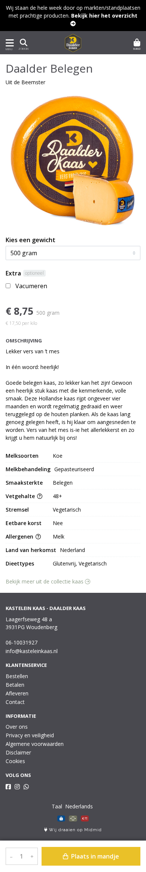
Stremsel (17, 509)
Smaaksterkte (24, 482)
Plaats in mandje (94, 856)
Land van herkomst (31, 550)
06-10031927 (21, 642)
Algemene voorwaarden (35, 743)
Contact (15, 701)
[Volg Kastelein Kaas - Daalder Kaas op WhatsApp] (26, 787)
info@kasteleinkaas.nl (32, 651)
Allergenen (20, 536)
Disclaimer (18, 752)
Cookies (15, 761)
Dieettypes (20, 563)
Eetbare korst (24, 523)
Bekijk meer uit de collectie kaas (45, 581)
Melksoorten (22, 455)
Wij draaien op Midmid (75, 829)
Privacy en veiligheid (30, 735)
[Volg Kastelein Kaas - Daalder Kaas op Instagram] (17, 787)
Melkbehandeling (28, 469)
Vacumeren (31, 286)
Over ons (17, 726)
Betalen (15, 684)
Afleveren (17, 693)
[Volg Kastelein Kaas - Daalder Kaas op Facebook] (8, 787)
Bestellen (17, 676)
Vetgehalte (21, 496)
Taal (57, 806)
